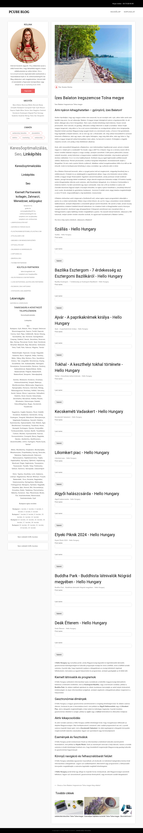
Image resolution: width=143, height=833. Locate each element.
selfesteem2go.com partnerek (23, 277)
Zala (27, 118)
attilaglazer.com (17, 236)
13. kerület (21, 520)
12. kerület (35, 517)
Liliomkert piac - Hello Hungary (65, 458)
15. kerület (38, 520)
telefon (14, 137)
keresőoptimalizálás (17, 74)
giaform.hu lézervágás (19, 303)
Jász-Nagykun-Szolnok (37, 110)
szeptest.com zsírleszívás (28, 219)
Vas (35, 116)
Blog (30, 66)
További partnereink (19, 263)
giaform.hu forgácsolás (20, 227)
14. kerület (30, 520)
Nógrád (31, 113)
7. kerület (22, 514)
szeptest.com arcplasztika (28, 216)
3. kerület (38, 509)
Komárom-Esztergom (20, 113)
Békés (30, 105)
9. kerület (37, 514)
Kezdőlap (116, 12)
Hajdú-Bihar (20, 110)
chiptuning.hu (16, 254)
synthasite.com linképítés (21, 291)
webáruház (39, 137)
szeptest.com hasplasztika (28, 274)
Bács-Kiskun (17, 105)
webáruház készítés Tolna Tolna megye (69, 816)
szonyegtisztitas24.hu (28, 211)
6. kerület (34, 512)
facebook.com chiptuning (20, 286)
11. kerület (26, 517)
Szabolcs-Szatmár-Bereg (21, 116)
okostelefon (36, 133)
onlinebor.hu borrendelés (21, 249)
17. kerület (26, 522)
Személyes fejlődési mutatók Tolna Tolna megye (101, 816)
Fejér (34, 108)
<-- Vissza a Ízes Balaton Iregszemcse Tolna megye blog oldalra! (77, 785)
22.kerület (23, 528)
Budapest (20, 108)
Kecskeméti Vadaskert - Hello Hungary (68, 417)
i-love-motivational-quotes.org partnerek (27, 282)
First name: (59, 237)
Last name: (59, 249)
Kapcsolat (129, 12)
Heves (27, 110)
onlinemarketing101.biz (28, 214)
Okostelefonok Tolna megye (130, 816)
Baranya (25, 105)
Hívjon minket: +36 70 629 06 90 (123, 3)
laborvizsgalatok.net (19, 222)
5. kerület (27, 512)
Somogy (40, 113)
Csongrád (28, 108)
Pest (35, 113)
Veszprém (40, 116)
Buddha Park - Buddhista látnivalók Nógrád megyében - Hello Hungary (80, 587)
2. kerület (30, 509)
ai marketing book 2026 (32, 84)
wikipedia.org (16, 258)
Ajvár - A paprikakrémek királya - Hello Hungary (71, 329)
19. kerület (23, 525)
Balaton (114, 131)
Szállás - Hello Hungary (63, 235)
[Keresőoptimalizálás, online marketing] (19, 14)
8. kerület (30, 514)
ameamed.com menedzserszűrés (23, 240)
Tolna (32, 116)
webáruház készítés (19, 133)
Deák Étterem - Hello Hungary (65, 628)
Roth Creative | (78, 830)
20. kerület (31, 525)
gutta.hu (28, 208)
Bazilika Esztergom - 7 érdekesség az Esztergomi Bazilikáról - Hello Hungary (82, 282)
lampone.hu (28, 206)
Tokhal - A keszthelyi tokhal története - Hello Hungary (73, 376)
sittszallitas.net (17, 245)
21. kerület (39, 525)
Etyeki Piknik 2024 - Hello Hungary (67, 540)
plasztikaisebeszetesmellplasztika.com (26, 231)
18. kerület (35, 522)
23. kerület (32, 528)
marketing (25, 137)
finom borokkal (74, 158)
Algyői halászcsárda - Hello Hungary (67, 499)
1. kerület (23, 509)
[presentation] (128, 807)
